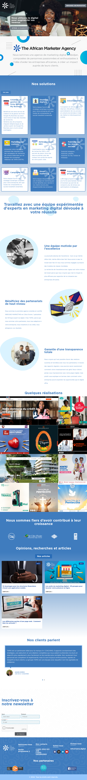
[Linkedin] (63, 752)
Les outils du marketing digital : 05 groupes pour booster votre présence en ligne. (64, 587)
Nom (3, 714)
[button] (43, 5)
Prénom (23, 714)
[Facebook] (55, 752)
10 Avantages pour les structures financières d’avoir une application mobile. (19, 587)
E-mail (4, 719)
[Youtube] (67, 752)
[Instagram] (59, 752)
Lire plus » (6, 591)
